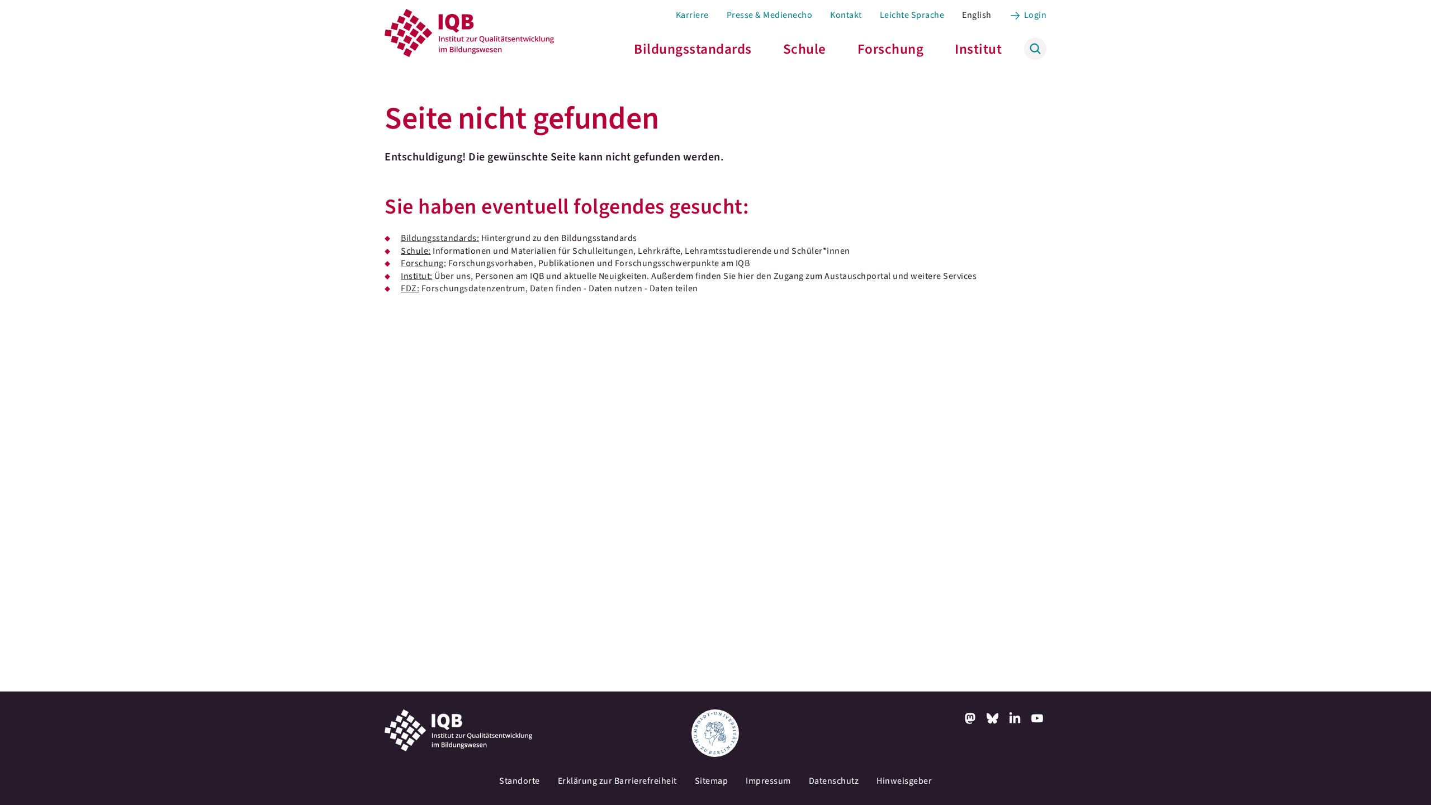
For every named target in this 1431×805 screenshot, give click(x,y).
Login (1035, 15)
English (977, 15)
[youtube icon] (1037, 718)
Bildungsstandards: (440, 238)
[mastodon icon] (970, 718)
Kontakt (846, 15)
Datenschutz (834, 781)
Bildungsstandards (693, 49)
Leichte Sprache (912, 15)
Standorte (519, 781)
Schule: (416, 251)
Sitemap (711, 781)
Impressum (768, 781)
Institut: (417, 276)
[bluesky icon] (993, 718)
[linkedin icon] (1015, 718)
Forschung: (423, 263)
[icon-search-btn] (1035, 48)
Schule (804, 49)
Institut (978, 49)
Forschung (890, 49)
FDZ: (410, 288)
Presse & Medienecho (770, 15)
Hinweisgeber (904, 781)
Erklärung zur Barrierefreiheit (617, 781)
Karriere (692, 15)
